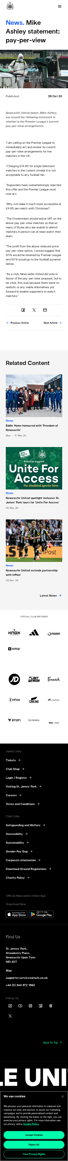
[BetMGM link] (34, 679)
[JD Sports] (14, 679)
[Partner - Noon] (53, 630)
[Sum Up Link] (14, 649)
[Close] (63, 1096)
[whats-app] (45, 310)
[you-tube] (20, 1005)
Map (9, 971)
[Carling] (34, 700)
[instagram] (30, 1005)
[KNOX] (14, 630)
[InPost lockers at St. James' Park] (14, 700)
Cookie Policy (31, 1124)
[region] (34, 1126)
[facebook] (23, 310)
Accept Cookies (34, 1135)
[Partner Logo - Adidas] (34, 630)
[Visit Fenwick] (53, 679)
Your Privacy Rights (34, 1154)
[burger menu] (59, 6)
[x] (34, 310)
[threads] (50, 1005)
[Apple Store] (17, 915)
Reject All (34, 1144)
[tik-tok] (10, 1005)
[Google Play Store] (41, 915)
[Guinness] (34, 720)
